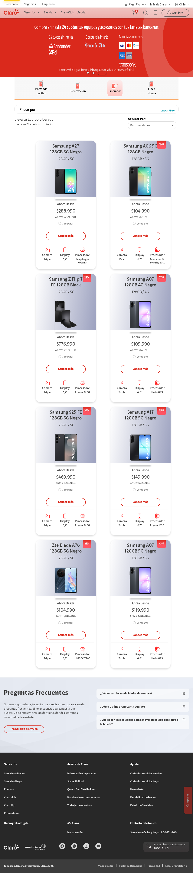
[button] (134, 13)
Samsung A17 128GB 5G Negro (140, 415)
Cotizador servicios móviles (146, 774)
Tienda (48, 12)
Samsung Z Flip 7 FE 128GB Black (66, 282)
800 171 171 (161, 847)
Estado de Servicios (141, 805)
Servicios (30, 12)
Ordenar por (136, 119)
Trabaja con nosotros (79, 805)
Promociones (11, 813)
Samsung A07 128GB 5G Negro (140, 548)
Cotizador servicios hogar (145, 781)
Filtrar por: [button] (28, 110)
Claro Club (67, 12)
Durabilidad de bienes (143, 797)
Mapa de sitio (105, 866)
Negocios (30, 4)
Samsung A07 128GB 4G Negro (140, 282)
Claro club (10, 797)
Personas (12, 4)
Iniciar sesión (75, 832)
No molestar (137, 789)
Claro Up (9, 805)
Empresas (48, 4)
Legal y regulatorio (176, 866)
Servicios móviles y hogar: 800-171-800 (153, 832)
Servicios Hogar (13, 781)
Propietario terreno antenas (83, 797)
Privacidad (154, 866)
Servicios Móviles (14, 774)
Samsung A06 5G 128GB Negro (140, 149)
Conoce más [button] (66, 235)
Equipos (9, 789)
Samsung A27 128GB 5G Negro (66, 149)
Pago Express (137, 4)
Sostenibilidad (75, 781)
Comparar (67, 224)
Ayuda (81, 12)
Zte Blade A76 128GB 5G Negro (66, 548)
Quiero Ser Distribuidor (81, 789)
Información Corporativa (81, 774)
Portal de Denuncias (130, 866)
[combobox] (152, 125)
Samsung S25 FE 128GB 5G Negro (66, 415)
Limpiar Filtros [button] (168, 111)
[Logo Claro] (11, 12)
